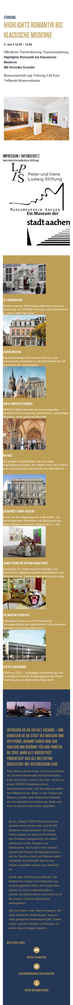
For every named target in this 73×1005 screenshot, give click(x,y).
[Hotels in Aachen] (36, 950)
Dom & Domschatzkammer (18, 404)
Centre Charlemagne (14, 667)
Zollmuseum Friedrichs (16, 615)
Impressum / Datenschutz (21, 156)
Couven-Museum (12, 352)
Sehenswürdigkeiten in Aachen (36, 974)
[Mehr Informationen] (36, 983)
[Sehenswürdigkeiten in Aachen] (36, 966)
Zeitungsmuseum (12, 300)
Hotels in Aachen (36, 957)
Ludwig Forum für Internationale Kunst (25, 563)
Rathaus (7, 455)
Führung (10, 18)
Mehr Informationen (36, 990)
